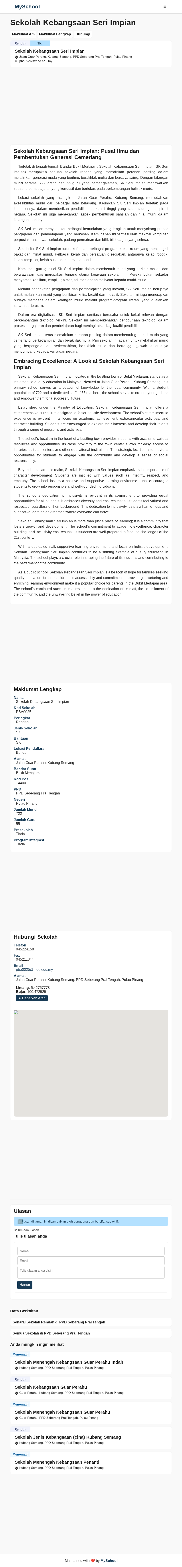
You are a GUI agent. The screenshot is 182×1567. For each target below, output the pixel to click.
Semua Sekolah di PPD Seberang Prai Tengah (51, 1333)
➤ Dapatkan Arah (32, 998)
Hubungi (82, 34)
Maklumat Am (23, 34)
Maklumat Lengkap (55, 34)
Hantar (25, 1285)
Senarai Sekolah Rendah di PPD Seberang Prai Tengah (59, 1322)
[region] (91, 104)
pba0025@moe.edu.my (34, 969)
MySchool (27, 7)
